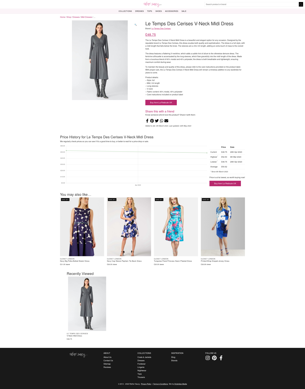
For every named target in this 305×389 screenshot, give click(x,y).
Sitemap (107, 363)
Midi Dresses (86, 17)
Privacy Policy (146, 384)
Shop (69, 17)
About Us (107, 357)
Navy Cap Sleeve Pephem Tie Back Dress (124, 261)
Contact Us (108, 360)
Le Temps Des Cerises (161, 28)
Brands (174, 360)
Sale (184, 11)
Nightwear (141, 370)
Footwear (141, 363)
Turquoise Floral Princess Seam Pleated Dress (173, 261)
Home (62, 17)
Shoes (158, 11)
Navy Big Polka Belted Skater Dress (74, 261)
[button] (135, 24)
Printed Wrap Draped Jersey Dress (215, 261)
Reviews (107, 367)
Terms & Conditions (160, 384)
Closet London (67, 259)
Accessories (171, 11)
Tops (149, 11)
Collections (125, 11)
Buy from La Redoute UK (161, 102)
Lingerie (140, 367)
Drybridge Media (180, 384)
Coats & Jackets (144, 357)
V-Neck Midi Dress (74, 336)
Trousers (141, 377)
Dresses (139, 11)
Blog (173, 357)
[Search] (301, 4)
